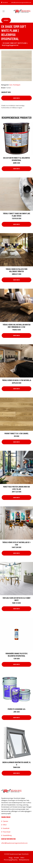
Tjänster (5, 821)
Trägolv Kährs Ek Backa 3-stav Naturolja (16, 380)
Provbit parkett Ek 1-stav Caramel (16, 433)
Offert (6, 20)
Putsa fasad (6, 832)
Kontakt (16, 858)
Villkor (22, 858)
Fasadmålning (7, 835)
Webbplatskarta (24, 860)
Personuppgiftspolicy (11, 860)
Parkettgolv (16, 85)
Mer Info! (16, 98)
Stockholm (5, 2)
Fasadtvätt (6, 828)
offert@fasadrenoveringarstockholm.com (21, 2)
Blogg (11, 858)
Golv (10, 85)
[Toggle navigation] (3, 11)
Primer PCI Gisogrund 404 (16, 709)
